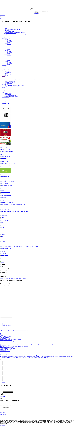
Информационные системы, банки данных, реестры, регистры (15, 34)
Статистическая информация (9, 81)
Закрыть (1, 6)
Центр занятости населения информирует (7, 341)
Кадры (3, 92)
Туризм (1, 335)
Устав (5, 27)
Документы (4, 65)
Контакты (6, 37)
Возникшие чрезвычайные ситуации (10, 78)
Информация (4, 323)
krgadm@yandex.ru (3, 410)
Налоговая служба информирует (6, 334)
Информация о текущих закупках (10, 89)
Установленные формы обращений (10, 99)
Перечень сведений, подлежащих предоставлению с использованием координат (14, 330)
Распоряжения (6, 71)
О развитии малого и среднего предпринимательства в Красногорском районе (14, 346)
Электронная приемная (8, 98)
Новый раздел (4, 324)
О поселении (9, 40)
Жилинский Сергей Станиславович (20, 278)
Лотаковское (6, 57)
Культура (9, 357)
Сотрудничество (5, 84)
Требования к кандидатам (8, 94)
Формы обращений (7, 68)
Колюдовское (6, 61)
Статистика (4, 80)
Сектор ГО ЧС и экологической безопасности (44, 356)
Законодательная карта (8, 102)
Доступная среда (65, 356)
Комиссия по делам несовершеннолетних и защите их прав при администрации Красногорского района (54, 355)
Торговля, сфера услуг (4, 357)
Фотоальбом (6, 30)
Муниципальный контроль (5, 351)
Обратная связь (3, 414)
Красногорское (7, 46)
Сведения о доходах (7, 74)
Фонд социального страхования (5, 336)
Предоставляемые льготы (8, 83)
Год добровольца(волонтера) (5, 354)
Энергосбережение (32, 356)
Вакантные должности (8, 93)
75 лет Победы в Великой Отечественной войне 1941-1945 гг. (11, 342)
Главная (3, 25)
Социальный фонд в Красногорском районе (8, 332)
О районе (4, 26)
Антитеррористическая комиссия (6, 340)
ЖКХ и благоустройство (4, 337)
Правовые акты (9, 41)
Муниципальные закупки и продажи (6, 343)
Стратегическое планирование (5, 353)
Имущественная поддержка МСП (8, 322)
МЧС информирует (3, 350)
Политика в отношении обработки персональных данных (10, 339)
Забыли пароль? (36, 13)
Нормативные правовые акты (9, 66)
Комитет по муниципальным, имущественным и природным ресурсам (35, 357)
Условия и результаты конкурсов (10, 95)
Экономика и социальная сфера (9, 36)
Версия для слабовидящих (5, 18)
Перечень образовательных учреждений (11, 96)
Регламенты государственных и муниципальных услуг (14, 67)
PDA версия (2, 17)
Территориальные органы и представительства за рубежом (14, 32)
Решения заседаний (7, 72)
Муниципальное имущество (57, 356)
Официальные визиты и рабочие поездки (11, 86)
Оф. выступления (5, 103)
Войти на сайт (2, 15)
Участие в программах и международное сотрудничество (14, 85)
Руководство (6, 75)
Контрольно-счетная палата (5, 338)
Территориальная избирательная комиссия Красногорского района (24, 355)
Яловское (6, 39)
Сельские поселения (6, 38)
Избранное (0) (6, 90)
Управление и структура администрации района (12, 35)
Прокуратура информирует (5, 333)
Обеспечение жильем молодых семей (6, 347)
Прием (3, 76)
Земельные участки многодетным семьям (7, 348)
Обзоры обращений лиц (8, 101)
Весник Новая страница (6, 325)
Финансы (11, 356)
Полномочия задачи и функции (9, 31)
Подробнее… (2, 425)
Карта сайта (2, 412)
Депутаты (6, 73)
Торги (3, 87)
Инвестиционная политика (5, 345)
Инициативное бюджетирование (17, 357)
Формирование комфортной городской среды (21, 356)
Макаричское (6, 50)
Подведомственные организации (10, 33)
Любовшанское (7, 54)
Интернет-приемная (5, 97)
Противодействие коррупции (5, 349)
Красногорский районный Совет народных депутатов (11, 70)
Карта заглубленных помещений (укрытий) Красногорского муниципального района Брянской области (22, 79)
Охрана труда (70, 356)
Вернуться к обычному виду (5, 0)
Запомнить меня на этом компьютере (41, 11)
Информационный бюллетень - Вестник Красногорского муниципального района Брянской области (18, 331)
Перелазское (6, 43)
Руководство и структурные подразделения (12, 29)
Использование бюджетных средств (10, 82)
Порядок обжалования (8, 69)
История (5, 28)
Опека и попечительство (4, 356)
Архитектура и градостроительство (6, 355)
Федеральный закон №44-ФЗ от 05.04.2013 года (12, 91)
